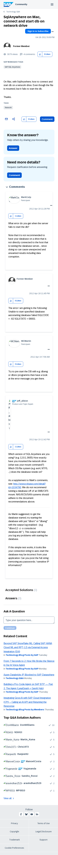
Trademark (14, 840)
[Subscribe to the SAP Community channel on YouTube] (31, 814)
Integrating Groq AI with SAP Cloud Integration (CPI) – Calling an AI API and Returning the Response (27, 702)
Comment (47, 119)
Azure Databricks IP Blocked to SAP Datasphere (29, 674)
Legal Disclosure (44, 831)
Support (44, 840)
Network (8, 108)
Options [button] (52, 31)
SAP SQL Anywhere (12, 67)
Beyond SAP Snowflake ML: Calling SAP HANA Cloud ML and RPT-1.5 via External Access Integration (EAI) (28, 647)
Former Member (21, 46)
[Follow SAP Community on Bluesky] (26, 814)
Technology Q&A (13, 12)
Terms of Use (43, 823)
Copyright (14, 831)
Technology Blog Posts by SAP (22, 655)
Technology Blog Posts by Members (25, 709)
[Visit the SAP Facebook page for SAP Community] (21, 814)
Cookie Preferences (14, 848)
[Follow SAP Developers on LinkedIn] (37, 814)
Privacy (14, 823)
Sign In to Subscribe (38, 31)
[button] (40, 54)
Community (21, 4)
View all (8, 798)
